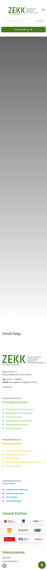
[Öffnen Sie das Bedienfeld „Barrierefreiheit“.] (42, 565)
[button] (4, 565)
